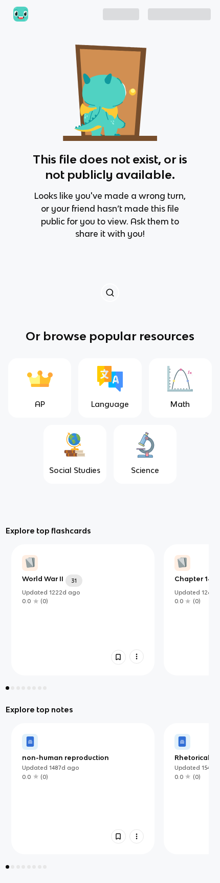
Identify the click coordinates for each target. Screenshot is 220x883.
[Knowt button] (110, 292)
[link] (83, 609)
